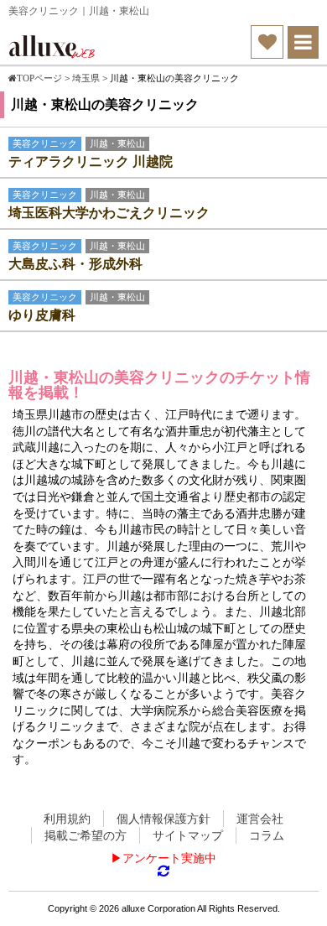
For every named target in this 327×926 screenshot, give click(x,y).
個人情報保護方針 (163, 818)
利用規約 (67, 818)
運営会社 (259, 818)
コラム (266, 835)
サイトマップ (188, 835)
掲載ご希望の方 (85, 835)
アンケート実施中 (169, 858)
